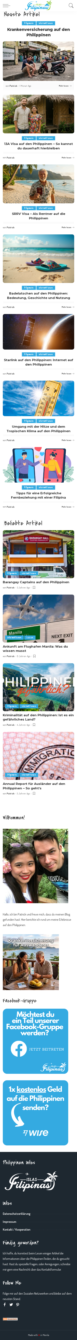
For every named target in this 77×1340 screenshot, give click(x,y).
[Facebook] (5, 1304)
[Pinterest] (18, 1304)
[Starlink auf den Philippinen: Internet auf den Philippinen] (38, 332)
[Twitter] (11, 1304)
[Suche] (70, 5)
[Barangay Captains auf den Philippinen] (38, 554)
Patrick (13, 86)
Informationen (46, 23)
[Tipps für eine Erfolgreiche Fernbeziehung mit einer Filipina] (38, 465)
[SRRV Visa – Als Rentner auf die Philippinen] (38, 183)
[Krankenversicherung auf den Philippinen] (38, 61)
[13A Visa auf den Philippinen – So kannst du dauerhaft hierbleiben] (38, 114)
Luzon (30, 637)
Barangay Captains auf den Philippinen (36, 582)
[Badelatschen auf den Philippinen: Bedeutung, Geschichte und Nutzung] (38, 258)
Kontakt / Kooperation (16, 1229)
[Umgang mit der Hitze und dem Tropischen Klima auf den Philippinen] (38, 398)
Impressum (9, 1222)
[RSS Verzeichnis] (10, 1319)
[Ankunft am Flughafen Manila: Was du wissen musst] (38, 619)
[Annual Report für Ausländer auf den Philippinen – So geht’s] (38, 756)
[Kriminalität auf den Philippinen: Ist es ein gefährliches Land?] (38, 687)
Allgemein (28, 23)
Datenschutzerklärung (16, 1214)
